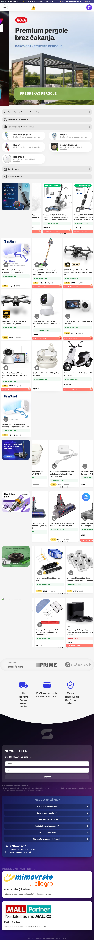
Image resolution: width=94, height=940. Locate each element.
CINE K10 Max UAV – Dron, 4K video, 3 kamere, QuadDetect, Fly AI (78, 272)
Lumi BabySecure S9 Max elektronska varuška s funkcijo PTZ (15, 375)
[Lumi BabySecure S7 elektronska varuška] (78, 304)
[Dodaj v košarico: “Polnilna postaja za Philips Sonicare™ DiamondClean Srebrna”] (73, 466)
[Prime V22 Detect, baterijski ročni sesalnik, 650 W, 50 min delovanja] (47, 253)
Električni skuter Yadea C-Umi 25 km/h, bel (78, 374)
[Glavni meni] (5, 7)
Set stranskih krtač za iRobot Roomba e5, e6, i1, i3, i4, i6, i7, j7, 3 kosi (74, 580)
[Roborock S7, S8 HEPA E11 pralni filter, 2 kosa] (43, 613)
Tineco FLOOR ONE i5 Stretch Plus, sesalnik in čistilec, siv (75, 216)
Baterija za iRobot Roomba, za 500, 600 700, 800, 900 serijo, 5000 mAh (42, 580)
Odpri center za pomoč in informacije (47, 839)
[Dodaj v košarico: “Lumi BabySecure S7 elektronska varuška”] (68, 316)
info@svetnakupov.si (20, 852)
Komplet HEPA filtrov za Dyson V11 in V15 (51, 524)
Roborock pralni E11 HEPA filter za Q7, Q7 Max (73, 631)
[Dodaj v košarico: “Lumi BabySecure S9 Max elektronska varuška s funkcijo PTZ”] (6, 368)
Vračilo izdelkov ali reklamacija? (47, 826)
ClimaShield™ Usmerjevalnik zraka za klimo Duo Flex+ (14, 271)
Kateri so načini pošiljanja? (47, 813)
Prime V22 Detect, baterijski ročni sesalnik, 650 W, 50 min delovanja (45, 272)
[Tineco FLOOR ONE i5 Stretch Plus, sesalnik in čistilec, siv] (76, 198)
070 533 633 (18, 846)
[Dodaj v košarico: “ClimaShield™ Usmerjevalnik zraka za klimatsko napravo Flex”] (6, 419)
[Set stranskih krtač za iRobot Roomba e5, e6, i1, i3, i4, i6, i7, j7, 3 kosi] (74, 561)
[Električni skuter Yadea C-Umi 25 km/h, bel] (78, 356)
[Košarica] (89, 7)
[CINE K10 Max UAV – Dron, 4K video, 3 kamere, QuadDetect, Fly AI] (78, 253)
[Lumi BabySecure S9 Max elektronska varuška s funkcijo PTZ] (16, 356)
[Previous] (36, 205)
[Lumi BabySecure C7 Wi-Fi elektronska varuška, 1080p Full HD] (47, 304)
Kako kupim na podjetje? (47, 833)
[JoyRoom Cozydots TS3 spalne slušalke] (47, 356)
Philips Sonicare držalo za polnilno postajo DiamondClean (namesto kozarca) (52, 474)
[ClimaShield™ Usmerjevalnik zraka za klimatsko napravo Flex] (16, 407)
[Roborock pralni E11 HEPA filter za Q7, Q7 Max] (74, 613)
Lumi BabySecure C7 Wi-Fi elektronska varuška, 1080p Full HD (46, 323)
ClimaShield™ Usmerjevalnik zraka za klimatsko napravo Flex (15, 425)
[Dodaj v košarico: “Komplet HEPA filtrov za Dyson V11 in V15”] (42, 518)
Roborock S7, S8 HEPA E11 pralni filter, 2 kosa (43, 631)
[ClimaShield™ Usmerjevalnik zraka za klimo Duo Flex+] (16, 253)
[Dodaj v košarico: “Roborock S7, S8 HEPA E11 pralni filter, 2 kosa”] (33, 624)
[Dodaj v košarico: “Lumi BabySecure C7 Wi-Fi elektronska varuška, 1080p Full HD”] (37, 316)
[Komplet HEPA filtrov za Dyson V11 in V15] (52, 506)
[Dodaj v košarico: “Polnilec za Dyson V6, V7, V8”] (73, 518)
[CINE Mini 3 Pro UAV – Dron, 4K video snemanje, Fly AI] (16, 304)
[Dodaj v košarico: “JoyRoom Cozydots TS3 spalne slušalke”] (37, 368)
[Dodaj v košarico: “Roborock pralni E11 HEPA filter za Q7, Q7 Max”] (64, 624)
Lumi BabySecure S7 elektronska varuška (78, 322)
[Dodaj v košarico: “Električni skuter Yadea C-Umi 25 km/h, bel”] (68, 368)
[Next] (89, 205)
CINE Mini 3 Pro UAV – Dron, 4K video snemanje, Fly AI (15, 322)
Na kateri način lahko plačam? (47, 820)
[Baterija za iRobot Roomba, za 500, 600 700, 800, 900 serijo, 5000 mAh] (43, 561)
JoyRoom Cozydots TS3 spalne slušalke (46, 374)
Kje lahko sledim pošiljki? (47, 807)
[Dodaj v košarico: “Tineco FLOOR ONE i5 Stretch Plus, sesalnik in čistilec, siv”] (66, 210)
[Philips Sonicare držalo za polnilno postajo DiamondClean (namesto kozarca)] (52, 454)
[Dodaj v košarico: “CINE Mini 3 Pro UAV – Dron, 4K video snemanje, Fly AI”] (6, 316)
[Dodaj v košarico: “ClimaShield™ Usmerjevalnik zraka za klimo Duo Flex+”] (6, 265)
